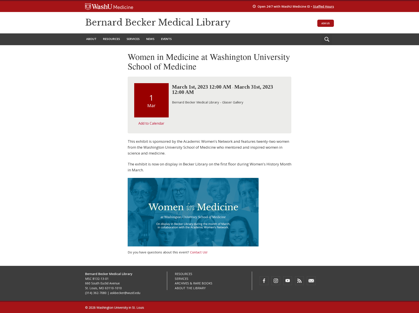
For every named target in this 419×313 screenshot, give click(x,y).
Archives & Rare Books (193, 283)
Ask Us (325, 23)
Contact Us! (198, 252)
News (150, 39)
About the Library (190, 288)
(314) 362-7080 (95, 293)
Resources (111, 39)
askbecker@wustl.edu (125, 293)
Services (133, 39)
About (91, 39)
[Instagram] (275, 280)
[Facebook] (264, 280)
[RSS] (299, 280)
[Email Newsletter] (311, 280)
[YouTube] (287, 280)
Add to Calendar (151, 123)
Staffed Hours (323, 6)
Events (166, 39)
